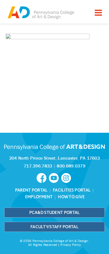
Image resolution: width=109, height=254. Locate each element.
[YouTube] (55, 177)
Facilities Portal (72, 190)
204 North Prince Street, (54, 158)
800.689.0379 (71, 166)
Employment (39, 196)
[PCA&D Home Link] (40, 12)
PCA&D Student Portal (54, 212)
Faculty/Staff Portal (54, 226)
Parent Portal (31, 190)
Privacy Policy (70, 245)
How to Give (71, 196)
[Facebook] (43, 177)
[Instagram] (66, 177)
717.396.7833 (38, 166)
